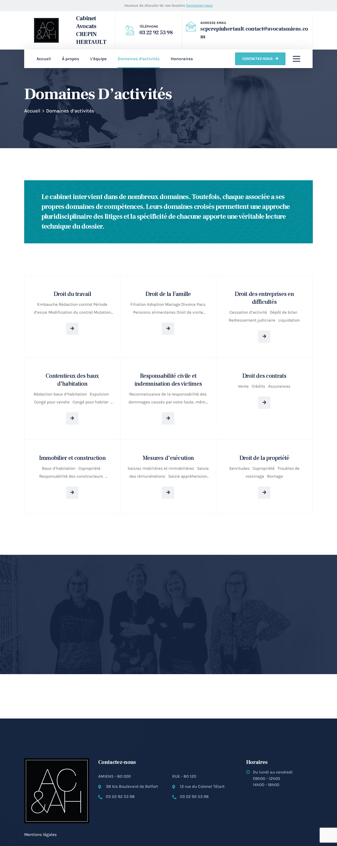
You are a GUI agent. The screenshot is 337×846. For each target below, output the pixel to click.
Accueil (32, 111)
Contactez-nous (199, 5)
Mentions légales (40, 834)
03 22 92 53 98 (156, 32)
